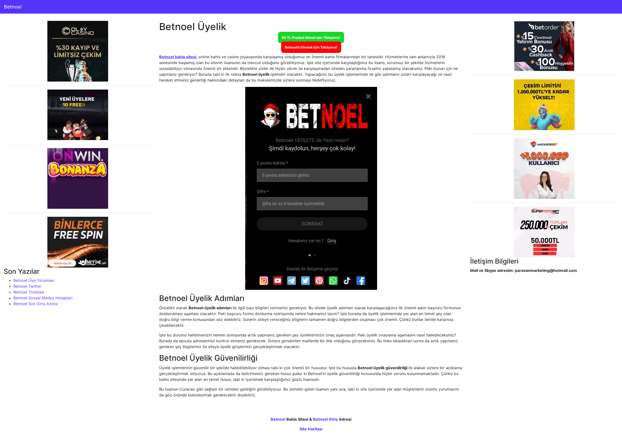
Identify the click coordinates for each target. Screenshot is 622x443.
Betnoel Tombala (28, 292)
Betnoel (13, 7)
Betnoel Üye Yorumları (33, 280)
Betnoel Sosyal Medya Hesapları (43, 297)
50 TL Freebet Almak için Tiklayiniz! (311, 37)
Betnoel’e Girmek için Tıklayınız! (311, 47)
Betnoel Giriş (325, 419)
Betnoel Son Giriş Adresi (35, 303)
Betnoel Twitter (27, 286)
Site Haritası (311, 428)
